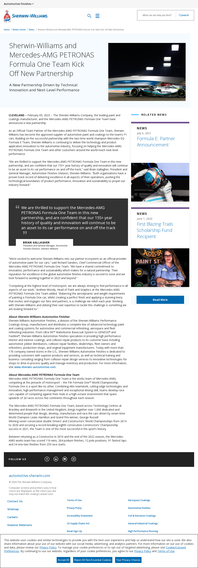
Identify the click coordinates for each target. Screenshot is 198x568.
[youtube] (64, 459)
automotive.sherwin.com (29, 475)
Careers (12, 517)
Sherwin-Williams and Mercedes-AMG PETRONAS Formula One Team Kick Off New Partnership (81, 29)
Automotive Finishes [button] (17, 4)
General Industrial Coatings (143, 523)
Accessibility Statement (80, 515)
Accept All (63, 560)
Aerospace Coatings (139, 500)
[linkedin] (56, 459)
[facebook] (47, 459)
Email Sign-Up (74, 531)
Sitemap (13, 509)
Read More (160, 300)
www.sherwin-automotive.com (35, 367)
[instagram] (73, 459)
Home (7, 29)
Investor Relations (19, 525)
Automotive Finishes (139, 508)
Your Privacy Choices (128, 560)
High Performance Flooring (143, 531)
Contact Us (14, 501)
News (32, 29)
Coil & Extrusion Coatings (142, 515)
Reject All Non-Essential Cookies (92, 560)
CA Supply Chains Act (78, 523)
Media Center (19, 29)
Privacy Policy (74, 508)
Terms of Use (74, 500)
